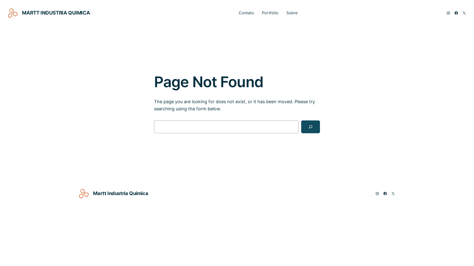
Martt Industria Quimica (56, 13)
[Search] (310, 126)
